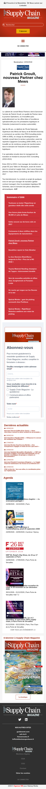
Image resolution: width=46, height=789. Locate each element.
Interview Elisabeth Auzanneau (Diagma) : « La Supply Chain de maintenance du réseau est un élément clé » (22, 462)
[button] (23, 41)
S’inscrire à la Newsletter (16, 3)
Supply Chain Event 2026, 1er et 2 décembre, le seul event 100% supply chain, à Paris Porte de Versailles (21, 619)
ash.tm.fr (23, 734)
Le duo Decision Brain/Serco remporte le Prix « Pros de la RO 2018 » (21, 259)
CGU (23, 763)
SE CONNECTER (23, 46)
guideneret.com (23, 732)
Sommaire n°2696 (15, 197)
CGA (23, 759)
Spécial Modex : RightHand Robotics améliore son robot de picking (21, 311)
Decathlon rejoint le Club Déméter (22, 250)
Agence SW (18, 786)
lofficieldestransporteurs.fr (23, 739)
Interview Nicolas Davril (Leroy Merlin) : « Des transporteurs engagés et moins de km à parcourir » (21, 445)
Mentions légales (23, 754)
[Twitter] (20, 720)
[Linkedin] (26, 720)
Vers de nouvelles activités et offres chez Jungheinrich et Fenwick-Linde (22, 280)
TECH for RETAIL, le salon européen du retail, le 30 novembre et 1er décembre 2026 (22, 587)
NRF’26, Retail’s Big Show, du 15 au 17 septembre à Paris (22, 556)
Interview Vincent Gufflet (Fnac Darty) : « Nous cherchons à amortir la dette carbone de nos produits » (22, 431)
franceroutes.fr (23, 737)
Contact (23, 768)
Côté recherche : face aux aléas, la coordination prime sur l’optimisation (22, 470)
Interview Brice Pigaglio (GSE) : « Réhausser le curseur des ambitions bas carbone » (22, 438)
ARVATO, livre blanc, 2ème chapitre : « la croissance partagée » (23, 500)
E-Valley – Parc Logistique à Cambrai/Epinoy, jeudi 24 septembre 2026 (23, 528)
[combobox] (23, 24)
